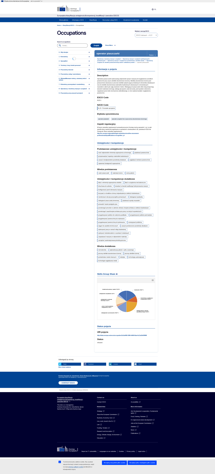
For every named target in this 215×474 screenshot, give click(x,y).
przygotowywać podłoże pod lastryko (141, 215)
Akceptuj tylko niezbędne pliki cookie (142, 463)
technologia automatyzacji (136, 257)
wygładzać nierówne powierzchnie (140, 160)
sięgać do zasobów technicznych (108, 226)
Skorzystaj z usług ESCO (110, 20)
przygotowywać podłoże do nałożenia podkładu (112, 215)
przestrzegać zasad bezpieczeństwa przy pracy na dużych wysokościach (120, 211)
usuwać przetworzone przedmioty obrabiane (134, 226)
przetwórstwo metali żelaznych (107, 257)
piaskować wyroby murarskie (131, 200)
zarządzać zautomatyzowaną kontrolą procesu (112, 240)
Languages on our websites (107, 451)
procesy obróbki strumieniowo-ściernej (109, 253)
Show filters (109, 45)
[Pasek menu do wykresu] (152, 280)
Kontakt (145, 20)
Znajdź (96, 46)
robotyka (122, 257)
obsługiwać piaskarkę (136, 197)
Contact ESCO (101, 402)
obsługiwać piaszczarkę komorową (108, 200)
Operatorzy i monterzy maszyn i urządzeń (109, 59)
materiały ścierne (118, 173)
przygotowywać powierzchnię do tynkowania (111, 222)
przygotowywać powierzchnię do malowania (111, 218)
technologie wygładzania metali (107, 260)
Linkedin (115, 364)
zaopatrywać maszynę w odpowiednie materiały (112, 236)
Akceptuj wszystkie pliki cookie (114, 463)
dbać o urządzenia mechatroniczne (135, 182)
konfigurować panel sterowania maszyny (110, 189)
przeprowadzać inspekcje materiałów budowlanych (113, 156)
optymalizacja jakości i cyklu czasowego (122, 250)
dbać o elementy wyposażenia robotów (109, 182)
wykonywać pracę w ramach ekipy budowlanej (112, 229)
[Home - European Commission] (70, 8)
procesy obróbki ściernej (132, 253)
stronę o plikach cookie (76, 467)
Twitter (65, 364)
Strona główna (63, 20)
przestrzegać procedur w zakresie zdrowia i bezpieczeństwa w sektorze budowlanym (123, 208)
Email (140, 364)
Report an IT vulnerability (89, 451)
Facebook (91, 364)
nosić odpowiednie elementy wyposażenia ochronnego (114, 152)
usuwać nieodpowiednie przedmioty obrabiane (112, 160)
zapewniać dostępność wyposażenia (109, 163)
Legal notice (141, 451)
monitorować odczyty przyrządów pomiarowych (112, 197)
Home (59, 25)
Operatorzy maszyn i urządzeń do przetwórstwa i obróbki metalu (126, 60)
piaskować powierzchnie (141, 152)
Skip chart (126, 281)
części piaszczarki (103, 173)
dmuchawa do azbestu (105, 186)
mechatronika (102, 250)
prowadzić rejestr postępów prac (107, 204)
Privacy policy (131, 451)
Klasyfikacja (93, 20)
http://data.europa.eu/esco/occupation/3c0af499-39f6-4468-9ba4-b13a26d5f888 (122, 335)
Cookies (121, 451)
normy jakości (130, 173)
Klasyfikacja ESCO (68, 25)
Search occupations (63, 42)
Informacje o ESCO (78, 20)
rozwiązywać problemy (135, 222)
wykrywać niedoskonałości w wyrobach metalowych (113, 233)
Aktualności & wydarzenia (131, 20)
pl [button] (155, 9)
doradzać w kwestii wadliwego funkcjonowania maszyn (131, 186)
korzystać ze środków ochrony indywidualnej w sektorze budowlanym (118, 193)
